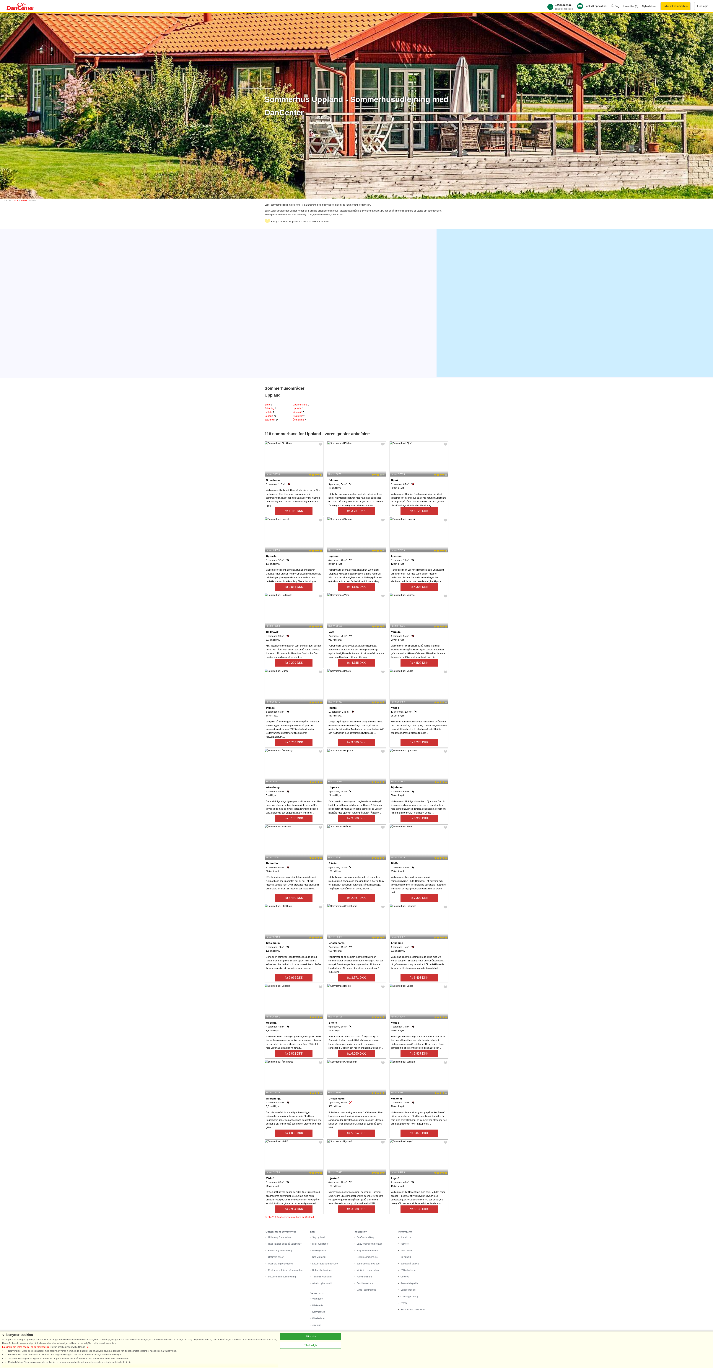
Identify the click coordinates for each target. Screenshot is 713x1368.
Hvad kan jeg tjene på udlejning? (285, 1244)
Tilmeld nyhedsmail (322, 1276)
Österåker (299, 416)
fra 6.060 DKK (356, 1053)
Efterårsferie (318, 1318)
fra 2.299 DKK (294, 662)
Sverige (23, 200)
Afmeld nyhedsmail (322, 1283)
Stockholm (271, 419)
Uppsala (298, 408)
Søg (616, 6)
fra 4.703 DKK (294, 742)
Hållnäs (269, 412)
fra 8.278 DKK (419, 742)
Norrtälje (270, 416)
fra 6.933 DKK (419, 818)
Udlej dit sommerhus (675, 5)
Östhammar (299, 419)
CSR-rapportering (410, 1296)
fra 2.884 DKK (294, 586)
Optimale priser (276, 1257)
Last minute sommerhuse (325, 1263)
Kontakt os (406, 1237)
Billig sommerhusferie (367, 1250)
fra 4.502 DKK (419, 662)
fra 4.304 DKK (419, 586)
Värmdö (298, 412)
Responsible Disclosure (413, 1309)
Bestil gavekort (319, 1250)
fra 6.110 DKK (294, 511)
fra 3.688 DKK (356, 1209)
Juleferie (316, 1325)
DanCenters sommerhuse (369, 1244)
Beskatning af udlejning (280, 1250)
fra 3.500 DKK (356, 818)
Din (320, 1244)
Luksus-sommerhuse (367, 1257)
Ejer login (702, 5)
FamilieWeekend (365, 1283)
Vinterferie (317, 1298)
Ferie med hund (364, 1276)
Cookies (405, 1276)
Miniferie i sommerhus (367, 1270)
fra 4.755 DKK (356, 662)
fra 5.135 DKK (419, 1209)
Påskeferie (317, 1305)
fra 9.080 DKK (356, 742)
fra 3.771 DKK (356, 977)
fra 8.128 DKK (419, 511)
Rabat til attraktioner (322, 1270)
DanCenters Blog (365, 1237)
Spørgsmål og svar (410, 1263)
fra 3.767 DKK (356, 511)
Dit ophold (406, 1257)
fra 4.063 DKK (294, 1133)
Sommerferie (318, 1312)
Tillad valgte (310, 1345)
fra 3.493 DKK (419, 977)
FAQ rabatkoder (408, 1270)
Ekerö (268, 404)
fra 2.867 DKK (356, 897)
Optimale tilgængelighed (280, 1263)
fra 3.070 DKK (419, 1133)
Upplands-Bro (301, 404)
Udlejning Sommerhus (279, 1237)
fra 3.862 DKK (294, 1053)
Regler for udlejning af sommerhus (285, 1270)
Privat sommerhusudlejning (282, 1276)
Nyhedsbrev (649, 6)
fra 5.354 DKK (356, 1133)
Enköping (270, 408)
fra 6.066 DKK (294, 977)
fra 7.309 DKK (419, 897)
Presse (404, 1303)
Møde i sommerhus (366, 1290)
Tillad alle (311, 1336)
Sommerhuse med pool (368, 1263)
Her (87, 1347)
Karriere (405, 1244)
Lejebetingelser (408, 1290)
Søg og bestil (318, 1237)
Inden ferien (407, 1250)
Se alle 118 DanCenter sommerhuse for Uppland (289, 1217)
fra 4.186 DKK (356, 586)
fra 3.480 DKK (294, 897)
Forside (15, 200)
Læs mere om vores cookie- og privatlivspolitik (25, 1347)
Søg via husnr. (319, 1257)
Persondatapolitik (409, 1283)
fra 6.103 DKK (294, 818)
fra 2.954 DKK (294, 1209)
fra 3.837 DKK (419, 1053)
